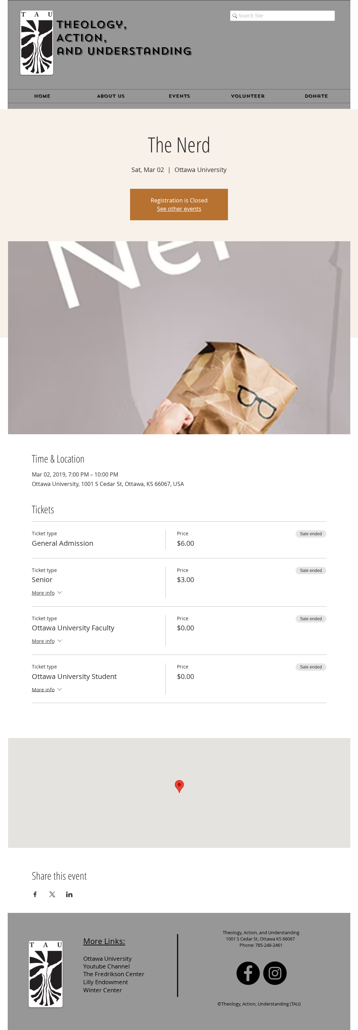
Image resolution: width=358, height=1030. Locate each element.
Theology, (91, 24)
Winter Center (102, 990)
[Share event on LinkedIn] (69, 894)
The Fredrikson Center (113, 974)
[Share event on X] (52, 894)
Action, (81, 37)
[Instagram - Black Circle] (275, 973)
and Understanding (124, 51)
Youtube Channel (106, 966)
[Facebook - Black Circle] (248, 973)
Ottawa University (109, 958)
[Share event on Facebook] (35, 894)
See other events (179, 209)
